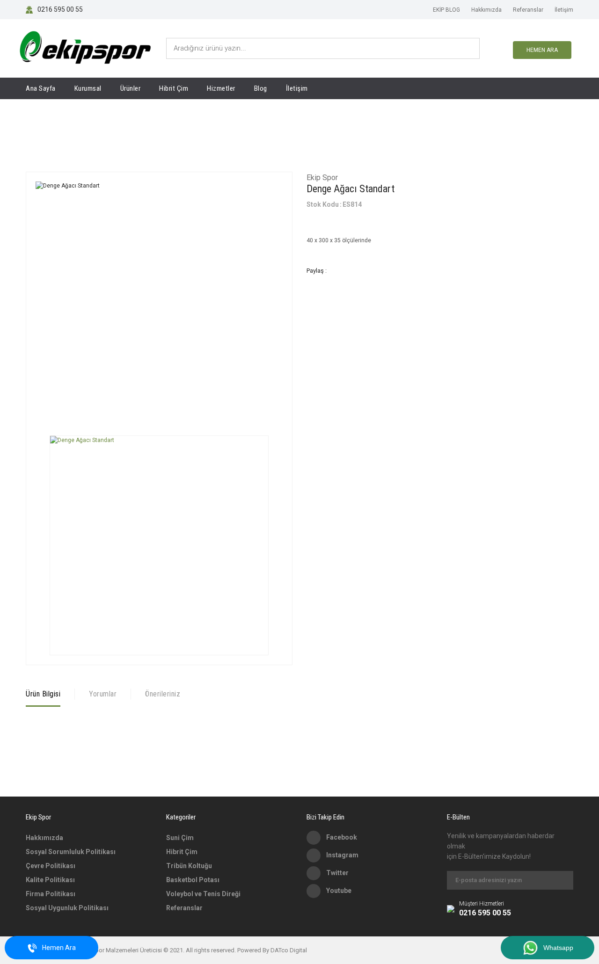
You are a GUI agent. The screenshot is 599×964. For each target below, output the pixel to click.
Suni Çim (180, 837)
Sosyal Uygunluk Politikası (67, 908)
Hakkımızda (486, 10)
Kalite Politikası (50, 880)
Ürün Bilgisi (43, 693)
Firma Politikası (50, 894)
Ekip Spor (322, 177)
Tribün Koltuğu (189, 866)
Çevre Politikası (50, 866)
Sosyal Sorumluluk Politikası (71, 851)
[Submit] (561, 880)
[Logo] (85, 48)
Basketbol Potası (192, 880)
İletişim (564, 10)
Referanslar (528, 10)
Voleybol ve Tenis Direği (203, 894)
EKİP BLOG (446, 10)
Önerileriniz (162, 693)
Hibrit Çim (181, 851)
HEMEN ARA (542, 50)
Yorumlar (103, 693)
